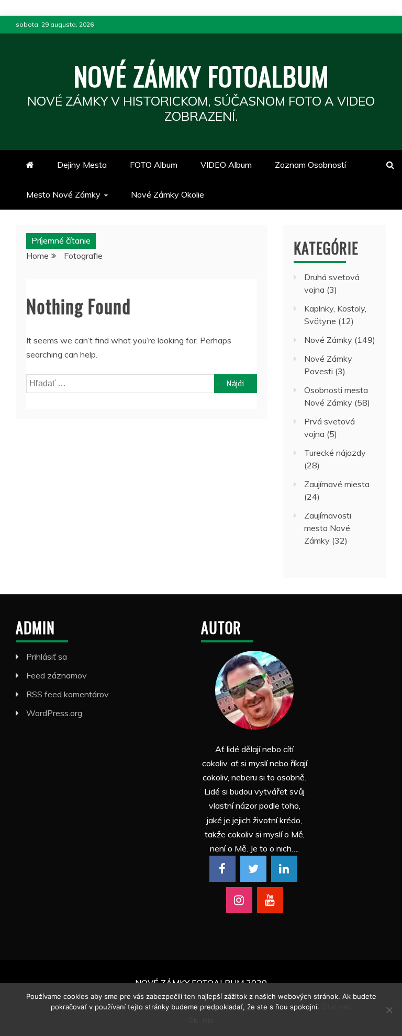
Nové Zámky (328, 340)
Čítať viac (336, 1007)
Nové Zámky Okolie (167, 194)
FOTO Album (153, 164)
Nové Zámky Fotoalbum (201, 75)
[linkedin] (284, 869)
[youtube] (270, 900)
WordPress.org (54, 713)
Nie (208, 1020)
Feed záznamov (56, 675)
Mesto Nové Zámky (63, 194)
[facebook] (222, 869)
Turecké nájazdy (335, 452)
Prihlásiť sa (46, 656)
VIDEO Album (226, 164)
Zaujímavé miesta (337, 484)
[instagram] (239, 900)
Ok (192, 1020)
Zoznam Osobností (310, 164)
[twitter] (253, 869)
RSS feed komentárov (67, 694)
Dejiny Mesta (82, 164)
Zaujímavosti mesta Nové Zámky (327, 528)
